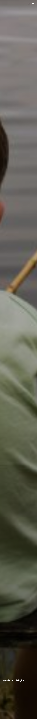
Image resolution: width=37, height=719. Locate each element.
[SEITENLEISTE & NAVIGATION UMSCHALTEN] (34, 4)
